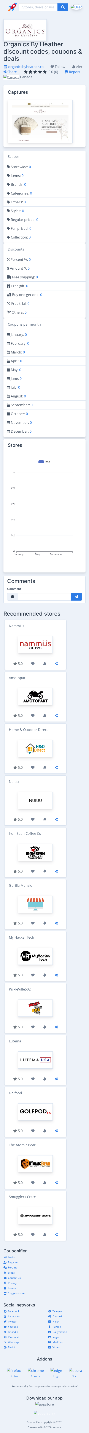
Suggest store (16, 1293)
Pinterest (13, 1337)
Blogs (11, 1272)
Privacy (12, 1283)
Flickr (55, 1321)
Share (11, 71)
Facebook (13, 1311)
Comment (14, 588)
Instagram (14, 1316)
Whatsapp (14, 1342)
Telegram (58, 1311)
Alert (79, 66)
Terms (12, 1288)
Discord (57, 1316)
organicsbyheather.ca (25, 66)
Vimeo (56, 1347)
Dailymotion (59, 1332)
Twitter (12, 1321)
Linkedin (13, 1332)
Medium (57, 1342)
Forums (12, 1267)
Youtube (13, 1327)
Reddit (12, 1347)
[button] (76, 7)
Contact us (14, 1278)
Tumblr (56, 1327)
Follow (59, 66)
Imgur (56, 1337)
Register (13, 1262)
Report (74, 71)
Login (11, 1257)
